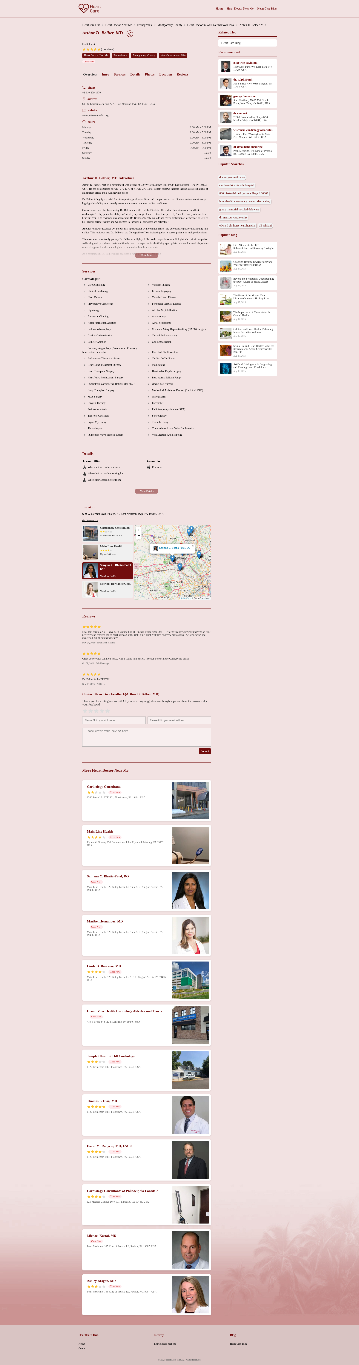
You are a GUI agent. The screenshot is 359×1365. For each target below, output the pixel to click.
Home (219, 8)
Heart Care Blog (267, 8)
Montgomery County (169, 25)
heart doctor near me (165, 1343)
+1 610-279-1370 (91, 92)
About (82, 1343)
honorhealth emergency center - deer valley (244, 201)
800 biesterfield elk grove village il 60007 (243, 193)
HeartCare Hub (91, 25)
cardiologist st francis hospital (236, 185)
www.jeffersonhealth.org (95, 115)
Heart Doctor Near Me (240, 8)
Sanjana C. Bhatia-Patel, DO (174, 547)
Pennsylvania (145, 25)
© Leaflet (185, 598)
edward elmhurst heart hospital (237, 225)
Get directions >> (90, 520)
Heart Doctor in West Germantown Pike (210, 25)
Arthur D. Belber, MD (252, 25)
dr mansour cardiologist (233, 217)
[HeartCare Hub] (90, 9)
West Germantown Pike (173, 55)
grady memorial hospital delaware (239, 209)
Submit (205, 751)
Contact (83, 1348)
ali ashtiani (265, 225)
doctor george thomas (232, 177)
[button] (172, 559)
